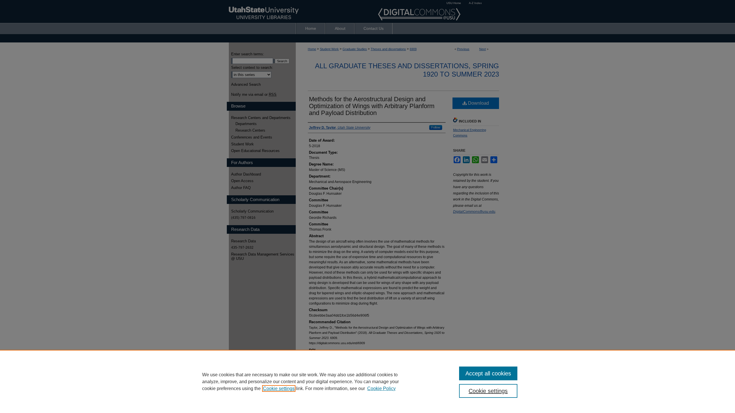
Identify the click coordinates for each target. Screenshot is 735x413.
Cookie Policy (381, 388)
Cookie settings (279, 388)
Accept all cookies (488, 373)
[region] (367, 381)
